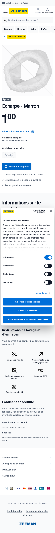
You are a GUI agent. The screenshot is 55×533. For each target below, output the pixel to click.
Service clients (10, 457)
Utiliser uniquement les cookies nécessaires (27, 319)
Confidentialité (14, 511)
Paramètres (41, 293)
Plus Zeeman (9, 469)
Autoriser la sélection (27, 310)
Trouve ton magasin (18, 166)
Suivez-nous (8, 475)
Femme (8, 29)
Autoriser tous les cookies (27, 302)
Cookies (27, 515)
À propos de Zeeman (13, 463)
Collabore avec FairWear (17, 3)
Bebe (33, 29)
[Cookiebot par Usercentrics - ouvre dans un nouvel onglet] (34, 211)
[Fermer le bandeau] (51, 211)
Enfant (44, 29)
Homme (21, 29)
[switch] (48, 266)
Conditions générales (37, 511)
